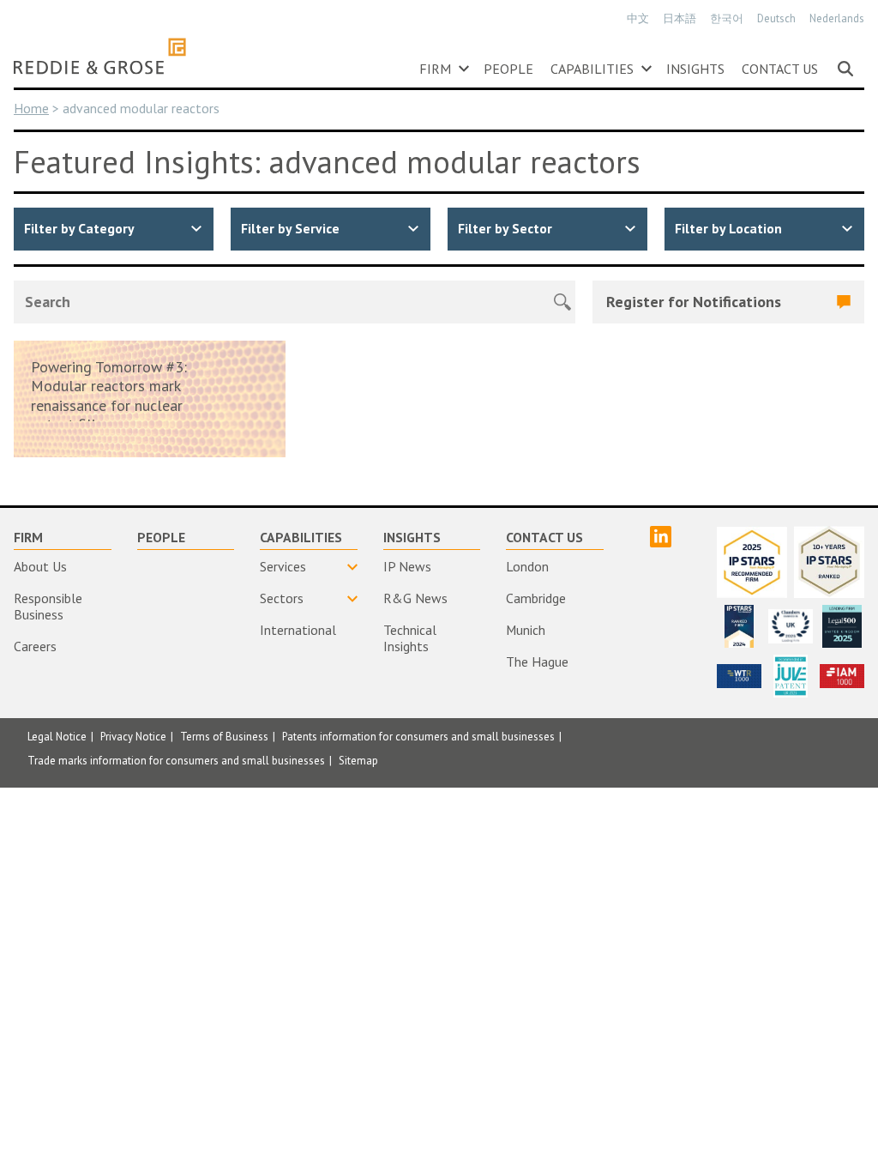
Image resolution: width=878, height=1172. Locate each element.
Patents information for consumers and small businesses (418, 736)
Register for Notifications (693, 301)
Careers (35, 646)
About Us (40, 566)
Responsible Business (48, 606)
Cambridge (536, 598)
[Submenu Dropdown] (464, 68)
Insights (695, 68)
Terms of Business (224, 736)
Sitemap (358, 760)
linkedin (660, 536)
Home (31, 108)
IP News (407, 566)
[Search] (845, 69)
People (508, 68)
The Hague (537, 661)
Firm (435, 68)
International (298, 629)
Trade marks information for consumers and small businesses (176, 760)
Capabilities (592, 68)
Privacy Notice (133, 736)
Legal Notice (57, 736)
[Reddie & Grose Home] (100, 56)
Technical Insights (409, 638)
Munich (525, 629)
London (527, 566)
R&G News (415, 598)
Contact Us (780, 68)
